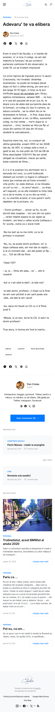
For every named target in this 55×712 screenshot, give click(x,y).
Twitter (16, 400)
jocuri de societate (24, 93)
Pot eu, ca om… (14, 629)
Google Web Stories (41, 696)
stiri (9, 472)
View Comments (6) (26, 418)
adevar (8, 349)
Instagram (26, 400)
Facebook (37, 400)
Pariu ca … (10, 577)
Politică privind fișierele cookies (16, 696)
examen (21, 349)
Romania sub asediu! (19, 475)
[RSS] (38, 706)
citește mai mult (40, 561)
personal (7, 17)
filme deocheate (37, 349)
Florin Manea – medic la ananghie (25, 444)
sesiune (8, 354)
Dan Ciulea (14, 33)
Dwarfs (37, 688)
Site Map (27, 700)
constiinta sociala (15, 441)
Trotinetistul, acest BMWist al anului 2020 (23, 542)
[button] (4, 4)
